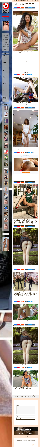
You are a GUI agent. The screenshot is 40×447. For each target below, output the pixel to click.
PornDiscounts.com (27, 0)
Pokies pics (4, 84)
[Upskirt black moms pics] (6, 114)
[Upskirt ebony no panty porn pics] (6, 208)
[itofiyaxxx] (6, 183)
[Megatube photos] (6, 121)
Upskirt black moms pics (6, 117)
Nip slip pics (4, 77)
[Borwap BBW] (6, 164)
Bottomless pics (4, 62)
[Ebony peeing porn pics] (6, 226)
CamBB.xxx (32, 0)
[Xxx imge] (6, 170)
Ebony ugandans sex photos (6, 142)
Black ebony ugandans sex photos (6, 160)
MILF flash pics (4, 76)
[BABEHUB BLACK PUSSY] (6, 145)
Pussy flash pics (4, 89)
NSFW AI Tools (37, 0)
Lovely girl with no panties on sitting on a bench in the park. (21, 395)
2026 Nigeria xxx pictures (6, 179)
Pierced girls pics (4, 83)
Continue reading (30, 295)
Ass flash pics (4, 57)
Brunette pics (4, 63)
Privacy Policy (22, 418)
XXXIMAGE (6, 110)
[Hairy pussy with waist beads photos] (6, 202)
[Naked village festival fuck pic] (6, 220)
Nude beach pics (4, 78)
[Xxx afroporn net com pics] (6, 195)
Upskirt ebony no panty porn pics (6, 210)
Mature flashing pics (5, 75)
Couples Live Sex (26, 72)
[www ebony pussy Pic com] (6, 133)
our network (24, 442)
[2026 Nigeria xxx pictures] (6, 177)
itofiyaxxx (6, 185)
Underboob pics (4, 98)
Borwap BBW (6, 166)
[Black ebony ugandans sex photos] (6, 158)
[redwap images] (6, 189)
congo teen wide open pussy (6, 129)
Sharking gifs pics (4, 91)
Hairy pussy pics (4, 71)
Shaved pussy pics (5, 92)
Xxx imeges (6, 216)
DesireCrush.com (21, 0)
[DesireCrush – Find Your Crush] (6, 25)
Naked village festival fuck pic (6, 223)
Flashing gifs (4, 70)
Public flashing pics (27, 396)
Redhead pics (4, 90)
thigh (34, 395)
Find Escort (4, 69)
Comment (18, 405)
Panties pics (4, 82)
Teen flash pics (4, 96)
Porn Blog (4, 85)
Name (17, 414)
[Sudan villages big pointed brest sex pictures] (6, 152)
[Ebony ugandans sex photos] (6, 139)
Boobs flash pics (4, 61)
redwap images (5, 191)
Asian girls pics (4, 56)
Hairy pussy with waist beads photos (6, 204)
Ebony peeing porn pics (6, 229)
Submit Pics (6, 16)
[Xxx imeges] (6, 214)
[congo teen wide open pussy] (6, 127)
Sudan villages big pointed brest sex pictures (6, 155)
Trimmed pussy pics (5, 97)
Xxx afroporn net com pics (6, 198)
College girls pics (4, 64)
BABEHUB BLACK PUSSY (6, 148)
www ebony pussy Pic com (6, 135)
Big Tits (27, 436)
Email (17, 416)
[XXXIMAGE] (6, 108)
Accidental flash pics (5, 55)
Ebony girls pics (4, 68)
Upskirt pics (4, 99)
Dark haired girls (23, 396)
